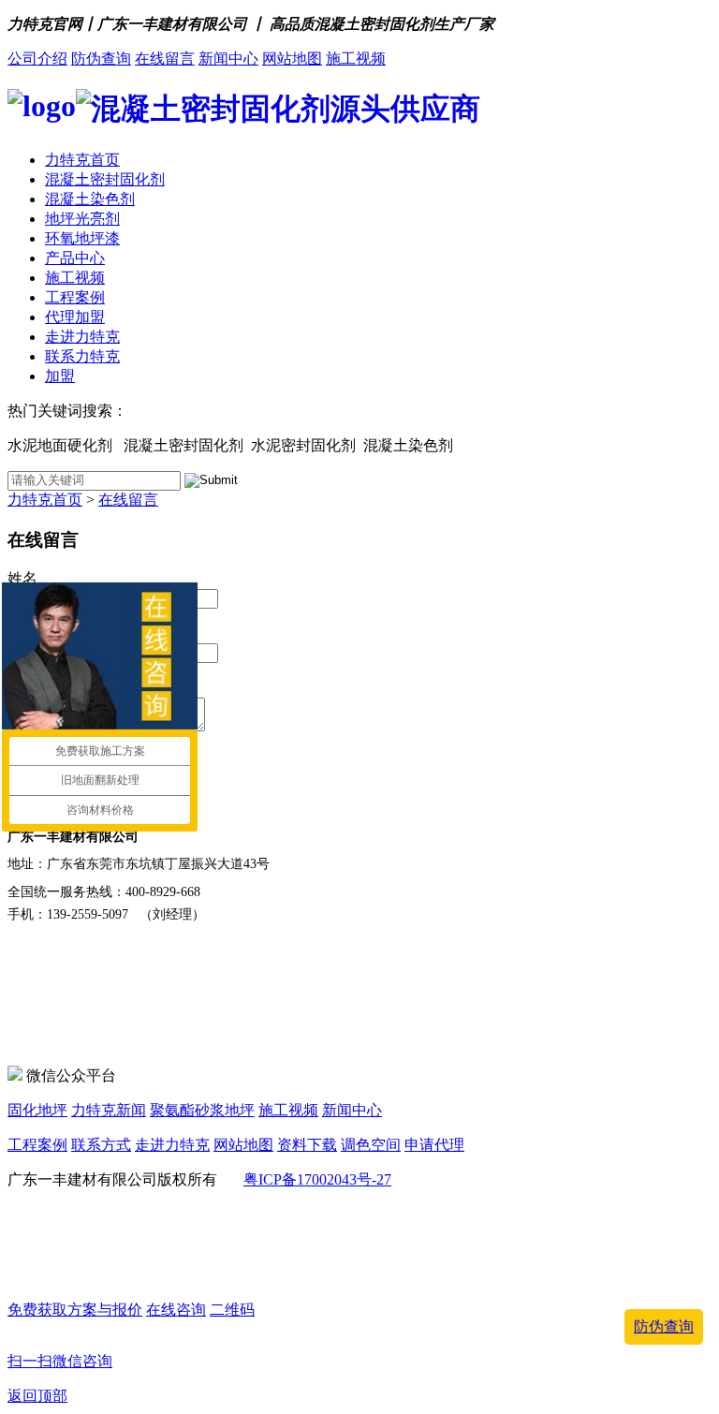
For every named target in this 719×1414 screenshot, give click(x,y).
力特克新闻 (108, 1110)
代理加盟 (75, 317)
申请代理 (434, 1145)
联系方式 (101, 1145)
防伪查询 (101, 58)
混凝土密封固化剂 (105, 179)
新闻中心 (228, 58)
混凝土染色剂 (90, 199)
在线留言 (165, 58)
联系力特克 (82, 356)
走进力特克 (82, 337)
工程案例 (75, 297)
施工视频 (356, 58)
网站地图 (292, 58)
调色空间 (371, 1145)
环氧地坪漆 (82, 238)
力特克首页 (82, 160)
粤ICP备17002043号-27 (317, 1179)
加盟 (60, 376)
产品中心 (75, 258)
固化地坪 (37, 1110)
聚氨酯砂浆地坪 (202, 1110)
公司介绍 (37, 58)
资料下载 (307, 1145)
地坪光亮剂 (82, 219)
